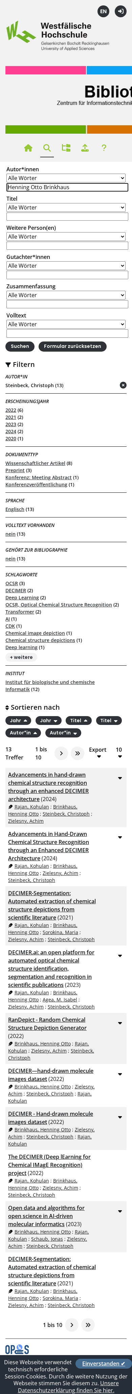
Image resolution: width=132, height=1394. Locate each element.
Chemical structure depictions (40, 640)
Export (97, 749)
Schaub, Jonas (47, 1239)
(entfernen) (107, 385)
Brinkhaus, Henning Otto (43, 1043)
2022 (10, 410)
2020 (10, 438)
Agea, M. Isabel (60, 999)
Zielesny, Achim (26, 821)
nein (10, 534)
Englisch (14, 509)
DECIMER (15, 590)
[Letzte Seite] (77, 753)
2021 (10, 417)
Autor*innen (22, 169)
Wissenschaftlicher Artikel (35, 463)
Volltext (16, 315)
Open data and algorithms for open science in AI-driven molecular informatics (46, 1216)
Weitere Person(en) (31, 227)
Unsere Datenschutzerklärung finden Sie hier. (68, 1386)
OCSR (11, 583)
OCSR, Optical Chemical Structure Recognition (58, 604)
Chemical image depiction (35, 633)
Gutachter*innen (28, 257)
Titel (11, 198)
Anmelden (121, 11)
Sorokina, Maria (60, 932)
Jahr (16, 720)
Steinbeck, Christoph (66, 814)
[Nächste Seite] (61, 753)
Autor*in (21, 733)
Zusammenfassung (31, 286)
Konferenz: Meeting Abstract (38, 477)
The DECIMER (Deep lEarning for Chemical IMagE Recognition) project (49, 1165)
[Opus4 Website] (17, 1352)
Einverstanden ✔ (103, 1363)
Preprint (15, 470)
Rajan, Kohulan (32, 806)
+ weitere (21, 657)
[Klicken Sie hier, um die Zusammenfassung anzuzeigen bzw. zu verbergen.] (120, 777)
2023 (10, 424)
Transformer (19, 612)
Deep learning (21, 647)
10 (119, 749)
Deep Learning (22, 597)
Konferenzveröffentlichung (36, 484)
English (103, 11)
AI (7, 619)
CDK (10, 626)
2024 (10, 431)
